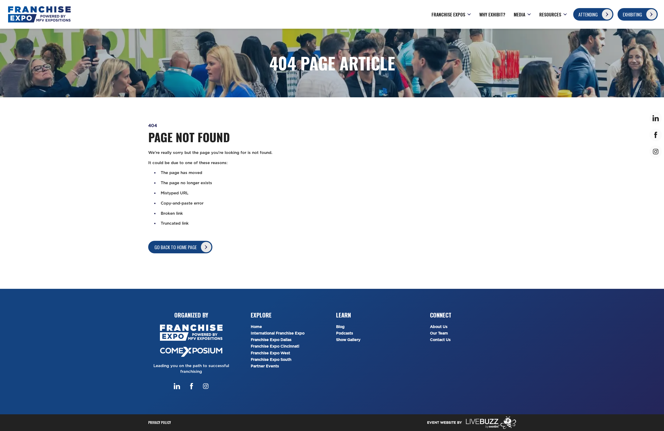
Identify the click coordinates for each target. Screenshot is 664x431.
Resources (550, 14)
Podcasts (344, 333)
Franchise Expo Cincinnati (275, 346)
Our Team (439, 333)
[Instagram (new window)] (206, 386)
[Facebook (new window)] (191, 386)
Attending (588, 14)
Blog (340, 327)
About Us (438, 327)
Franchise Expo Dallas (271, 340)
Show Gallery (348, 340)
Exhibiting (632, 14)
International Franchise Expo (277, 333)
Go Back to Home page (175, 247)
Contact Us (440, 340)
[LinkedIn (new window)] (177, 386)
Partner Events (265, 366)
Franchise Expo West (270, 353)
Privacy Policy (159, 422)
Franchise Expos (448, 14)
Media (519, 14)
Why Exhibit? (492, 14)
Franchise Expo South (271, 359)
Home (256, 327)
